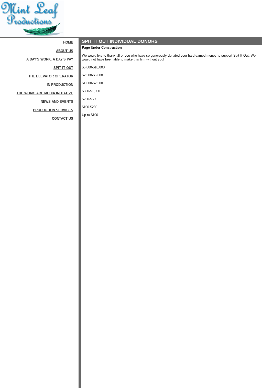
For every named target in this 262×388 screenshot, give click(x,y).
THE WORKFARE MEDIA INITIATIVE (45, 93)
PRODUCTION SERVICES (53, 110)
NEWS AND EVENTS (57, 102)
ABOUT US (64, 51)
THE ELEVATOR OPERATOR (50, 76)
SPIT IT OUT (63, 68)
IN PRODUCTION (60, 85)
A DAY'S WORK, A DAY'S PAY (49, 59)
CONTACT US (62, 118)
